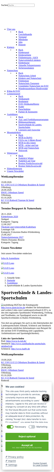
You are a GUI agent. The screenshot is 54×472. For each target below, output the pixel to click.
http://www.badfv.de (20, 349)
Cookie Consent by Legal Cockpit (40, 464)
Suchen (4, 5)
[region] (27, 16)
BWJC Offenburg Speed (12, 192)
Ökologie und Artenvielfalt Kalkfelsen (18, 227)
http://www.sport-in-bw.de (13, 307)
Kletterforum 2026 (9, 216)
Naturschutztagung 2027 (12, 237)
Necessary (20, 426)
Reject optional (27, 436)
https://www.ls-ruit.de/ (16, 341)
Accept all (27, 446)
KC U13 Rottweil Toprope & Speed (17, 200)
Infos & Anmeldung (10, 258)
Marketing (41, 426)
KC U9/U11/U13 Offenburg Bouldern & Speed (23, 185)
